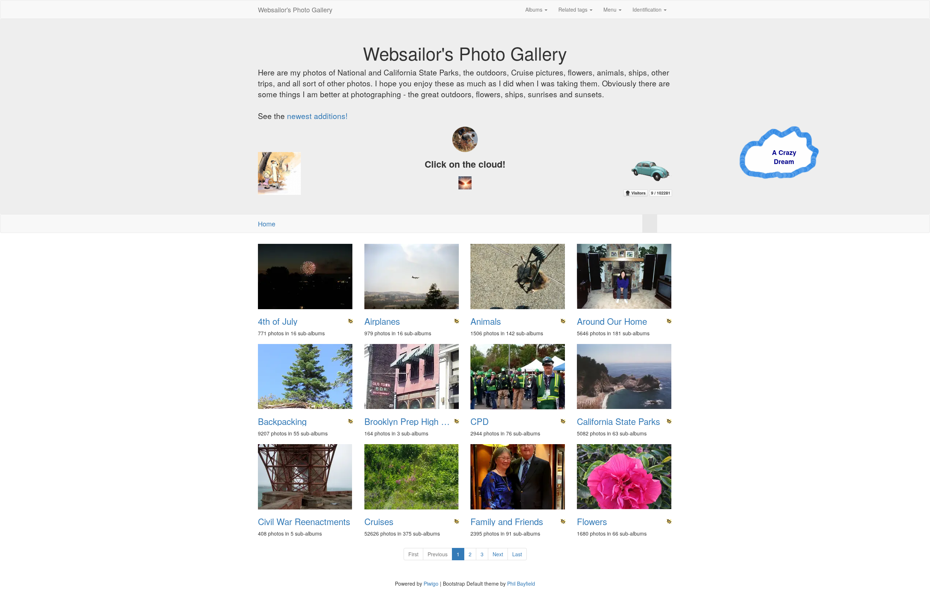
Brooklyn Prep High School (412, 421)
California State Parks (618, 421)
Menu (610, 9)
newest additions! (317, 115)
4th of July (278, 321)
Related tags (573, 9)
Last (517, 554)
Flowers (592, 521)
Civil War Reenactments (304, 521)
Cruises (378, 521)
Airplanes (382, 321)
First (413, 554)
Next (498, 554)
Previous (438, 554)
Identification (647, 9)
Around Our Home (612, 321)
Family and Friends (506, 521)
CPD (479, 421)
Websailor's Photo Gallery (295, 9)
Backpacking (282, 421)
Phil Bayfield (521, 583)
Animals (485, 321)
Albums (534, 9)
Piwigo (431, 583)
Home (266, 223)
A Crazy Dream (681, 157)
